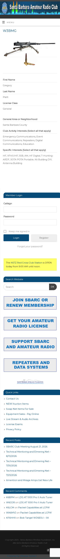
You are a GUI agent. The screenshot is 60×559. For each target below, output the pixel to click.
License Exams (14, 424)
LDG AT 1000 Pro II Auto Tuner (35, 497)
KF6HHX (11, 517)
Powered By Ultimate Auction (22, 556)
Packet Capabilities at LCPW (34, 507)
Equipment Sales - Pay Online (22, 414)
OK (51, 286)
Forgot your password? (30, 246)
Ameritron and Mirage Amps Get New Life (29, 480)
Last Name (9, 91)
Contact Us (12, 398)
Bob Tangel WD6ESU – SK (34, 517)
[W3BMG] (30, 59)
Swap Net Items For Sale (20, 408)
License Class (10, 103)
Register (43, 237)
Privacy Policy (13, 429)
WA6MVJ (11, 512)
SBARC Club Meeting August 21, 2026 (26, 446)
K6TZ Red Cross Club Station (26, 262)
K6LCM (10, 507)
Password (8, 216)
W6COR (10, 502)
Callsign (7, 203)
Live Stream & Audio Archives (22, 419)
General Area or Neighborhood (20, 119)
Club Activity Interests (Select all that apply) (27, 130)
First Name (9, 79)
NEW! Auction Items (17, 403)
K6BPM (10, 497)
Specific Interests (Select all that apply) (24, 150)
